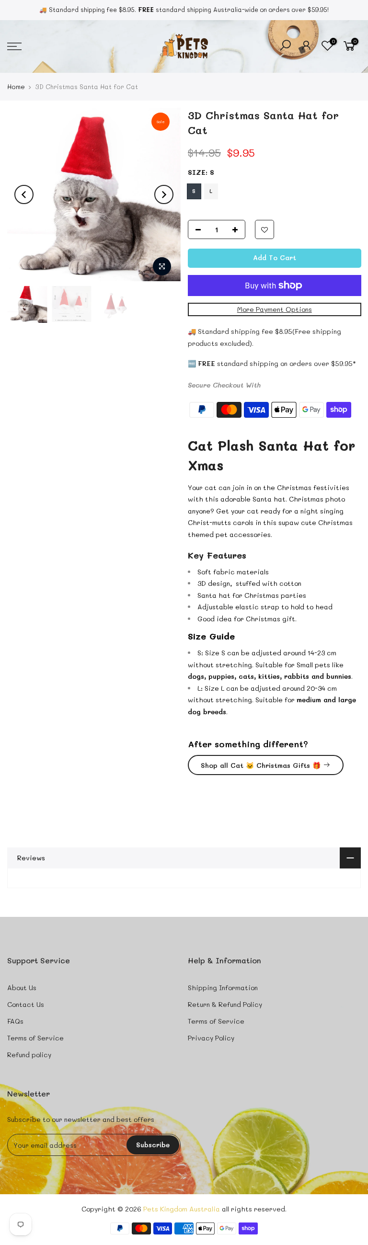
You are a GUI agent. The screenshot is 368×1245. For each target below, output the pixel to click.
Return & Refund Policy (225, 1004)
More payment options (274, 309)
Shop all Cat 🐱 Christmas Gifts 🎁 (261, 765)
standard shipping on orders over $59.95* (277, 363)
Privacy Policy (211, 1037)
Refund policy (29, 1054)
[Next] (163, 194)
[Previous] (24, 194)
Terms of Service (35, 1037)
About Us (21, 987)
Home (16, 86)
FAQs (15, 1021)
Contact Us (25, 1004)
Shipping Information (223, 987)
